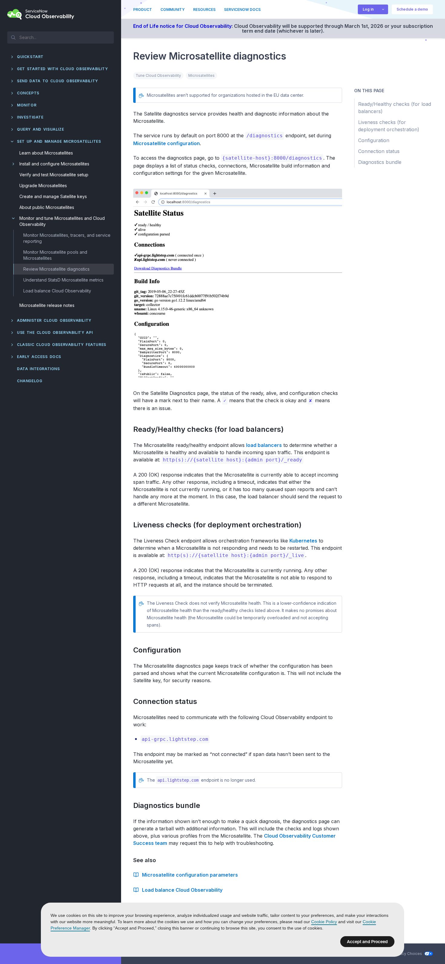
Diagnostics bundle (170, 805)
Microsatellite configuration (166, 143)
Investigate (30, 117)
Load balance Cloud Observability (57, 290)
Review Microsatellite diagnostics (56, 269)
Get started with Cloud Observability (62, 69)
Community (172, 9)
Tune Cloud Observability (158, 75)
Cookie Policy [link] (324, 921)
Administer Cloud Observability (54, 320)
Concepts (28, 93)
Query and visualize (40, 129)
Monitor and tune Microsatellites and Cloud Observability (62, 221)
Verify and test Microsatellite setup (53, 174)
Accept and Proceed (367, 941)
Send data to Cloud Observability (57, 81)
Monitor (26, 105)
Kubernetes (303, 541)
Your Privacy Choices (403, 953)
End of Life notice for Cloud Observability (182, 26)
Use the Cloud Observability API (55, 332)
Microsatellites (201, 75)
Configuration (160, 650)
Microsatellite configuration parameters (190, 875)
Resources (204, 9)
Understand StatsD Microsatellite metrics (63, 279)
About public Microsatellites (46, 207)
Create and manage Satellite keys (53, 196)
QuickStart (30, 56)
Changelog (29, 381)
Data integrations (38, 368)
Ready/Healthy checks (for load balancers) (212, 429)
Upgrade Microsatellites (43, 185)
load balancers (264, 445)
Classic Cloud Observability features (61, 344)
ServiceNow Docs (242, 9)
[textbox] (60, 37)
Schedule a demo (412, 9)
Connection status (168, 701)
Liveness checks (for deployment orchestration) (220, 524)
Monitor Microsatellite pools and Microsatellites (55, 255)
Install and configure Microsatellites (54, 163)
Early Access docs (39, 356)
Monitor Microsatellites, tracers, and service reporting (66, 238)
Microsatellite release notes (46, 305)
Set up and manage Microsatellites (59, 141)
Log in (368, 9)
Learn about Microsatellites (46, 152)
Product (142, 9)
